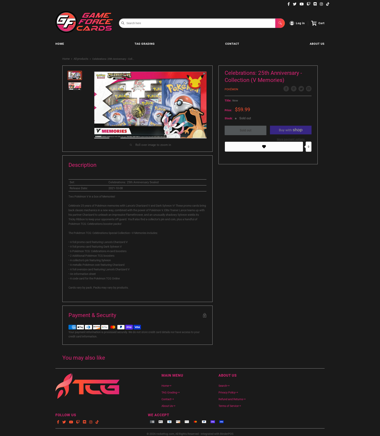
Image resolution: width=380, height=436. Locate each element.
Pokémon (231, 89)
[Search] (280, 23)
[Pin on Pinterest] (293, 88)
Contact (232, 43)
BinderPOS (226, 433)
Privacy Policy (227, 392)
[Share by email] (309, 88)
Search (222, 385)
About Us (317, 43)
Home (59, 43)
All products (81, 58)
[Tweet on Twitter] (301, 88)
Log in (300, 23)
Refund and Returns (230, 399)
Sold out (245, 130)
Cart (321, 23)
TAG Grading (145, 43)
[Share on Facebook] (286, 88)
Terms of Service (228, 406)
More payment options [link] (291, 139)
